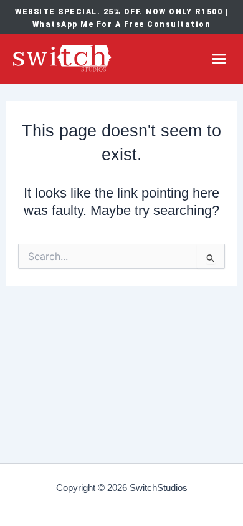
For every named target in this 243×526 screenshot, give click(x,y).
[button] (219, 58)
